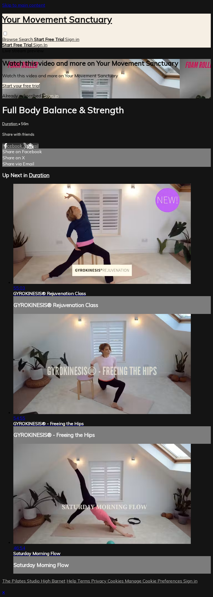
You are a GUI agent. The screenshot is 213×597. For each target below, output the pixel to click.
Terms (84, 581)
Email (33, 145)
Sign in (72, 39)
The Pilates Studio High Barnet (33, 581)
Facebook (12, 145)
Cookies (116, 581)
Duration (10, 124)
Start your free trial (21, 85)
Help (72, 581)
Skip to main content (23, 5)
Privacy (99, 581)
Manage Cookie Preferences (154, 581)
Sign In (40, 45)
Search (26, 39)
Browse (10, 39)
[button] (5, 33)
